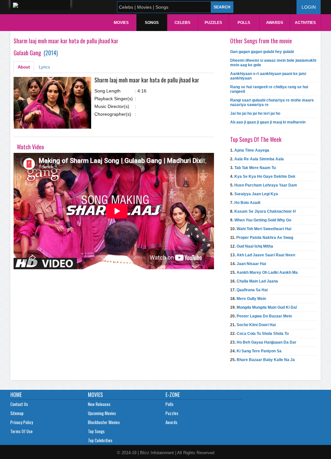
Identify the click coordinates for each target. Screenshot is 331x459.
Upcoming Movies (102, 413)
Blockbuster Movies (104, 422)
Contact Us (19, 404)
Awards (274, 22)
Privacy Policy (21, 422)
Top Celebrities (100, 440)
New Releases (99, 404)
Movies (121, 22)
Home (16, 395)
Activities (305, 22)
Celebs (182, 22)
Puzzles (213, 22)
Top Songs (96, 431)
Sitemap (17, 413)
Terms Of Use (21, 431)
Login (309, 7)
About (24, 67)
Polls (244, 22)
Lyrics (44, 67)
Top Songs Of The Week (256, 139)
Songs (152, 22)
